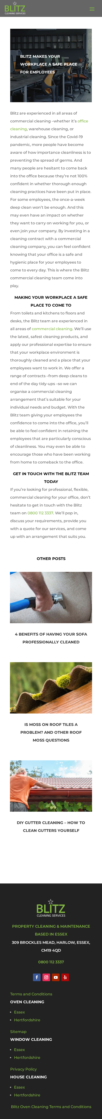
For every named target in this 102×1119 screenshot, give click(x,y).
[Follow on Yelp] (65, 977)
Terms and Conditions (31, 994)
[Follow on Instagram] (46, 977)
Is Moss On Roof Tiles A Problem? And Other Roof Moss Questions (51, 732)
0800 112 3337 (40, 513)
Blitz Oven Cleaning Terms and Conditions (51, 1107)
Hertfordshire (27, 1020)
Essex (19, 1012)
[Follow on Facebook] (37, 977)
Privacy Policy (23, 1069)
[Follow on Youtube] (56, 977)
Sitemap (18, 1031)
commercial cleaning (52, 329)
